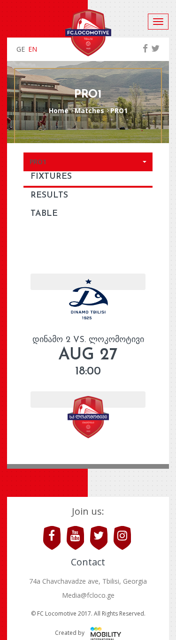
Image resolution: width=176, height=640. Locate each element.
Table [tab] (44, 214)
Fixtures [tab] (51, 177)
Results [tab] (49, 195)
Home (59, 110)
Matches (89, 110)
